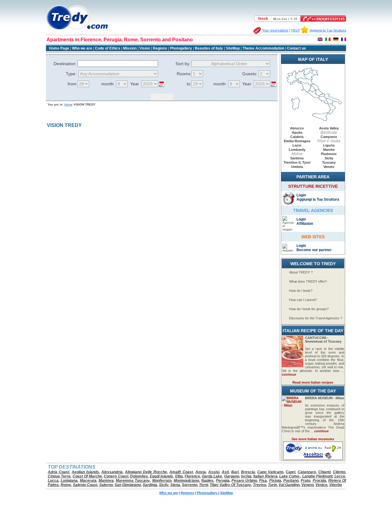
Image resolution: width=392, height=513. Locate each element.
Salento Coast (85, 485)
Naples (207, 480)
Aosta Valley (329, 128)
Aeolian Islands (85, 472)
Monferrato (162, 480)
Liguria (328, 145)
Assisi (213, 472)
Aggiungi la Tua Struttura (328, 30)
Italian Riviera (265, 476)
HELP (295, 30)
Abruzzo (297, 128)
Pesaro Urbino (244, 480)
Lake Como (289, 476)
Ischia (246, 476)
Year (134, 83)
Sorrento (189, 485)
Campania (329, 137)
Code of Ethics (107, 48)
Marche (329, 149)
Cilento (339, 472)
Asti (225, 472)
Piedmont (329, 154)
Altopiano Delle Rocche (146, 472)
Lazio (296, 145)
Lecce (339, 476)
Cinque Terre (59, 476)
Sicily (329, 158)
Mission (130, 48)
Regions (160, 48)
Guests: (249, 73)
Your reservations (275, 30)
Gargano (231, 476)
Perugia (222, 480)
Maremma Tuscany (133, 480)
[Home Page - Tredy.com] (77, 29)
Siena (175, 485)
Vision (144, 48)
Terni (203, 485)
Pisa (263, 480)
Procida (319, 480)
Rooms (183, 73)
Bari (235, 472)
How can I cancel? (303, 300)
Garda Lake (212, 476)
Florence (192, 476)
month (107, 83)
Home (68, 104)
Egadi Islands (161, 476)
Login (301, 195)
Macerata (88, 480)
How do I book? (300, 290)
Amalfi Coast (181, 472)
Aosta (200, 472)
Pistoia (275, 480)
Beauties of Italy (209, 48)
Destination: (65, 63)
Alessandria (112, 472)
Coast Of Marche (87, 476)
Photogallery (181, 48)
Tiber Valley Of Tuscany (230, 485)
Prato (305, 480)
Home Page (59, 48)
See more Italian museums (313, 439)
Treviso (259, 485)
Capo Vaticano (270, 472)
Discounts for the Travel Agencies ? (315, 318)
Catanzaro (307, 472)
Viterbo (335, 485)
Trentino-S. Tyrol (297, 162)
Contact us (296, 48)
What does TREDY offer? (308, 281)
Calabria (296, 137)
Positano (291, 480)
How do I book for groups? (309, 309)
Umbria (297, 167)
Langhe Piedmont (317, 476)
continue (289, 374)
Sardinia (296, 158)
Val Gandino (289, 485)
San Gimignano (128, 485)
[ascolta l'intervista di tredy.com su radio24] (313, 459)
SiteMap (233, 48)
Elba (179, 476)
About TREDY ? (301, 272)
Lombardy (297, 149)
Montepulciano (186, 480)
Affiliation (304, 223)
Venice (321, 485)
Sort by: (182, 63)
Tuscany (329, 162)
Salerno (106, 485)
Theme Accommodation (263, 48)
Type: (71, 73)
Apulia (297, 132)
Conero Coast (116, 476)
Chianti (324, 472)
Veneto (328, 167)
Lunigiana (69, 480)
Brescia (248, 472)
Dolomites (139, 476)
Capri (290, 472)
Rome (66, 485)
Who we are (82, 48)
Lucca (53, 480)
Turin (272, 485)
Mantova (106, 480)
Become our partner (314, 250)
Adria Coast (58, 472)
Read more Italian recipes (312, 382)
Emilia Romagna (297, 141)
